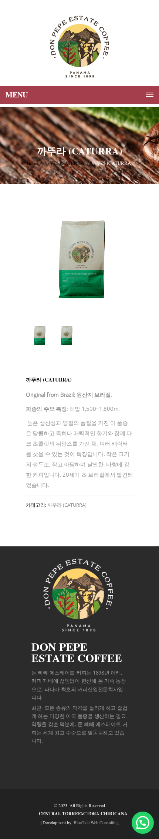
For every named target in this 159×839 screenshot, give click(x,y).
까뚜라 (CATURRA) (64, 163)
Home (32, 163)
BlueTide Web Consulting (96, 822)
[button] (143, 823)
